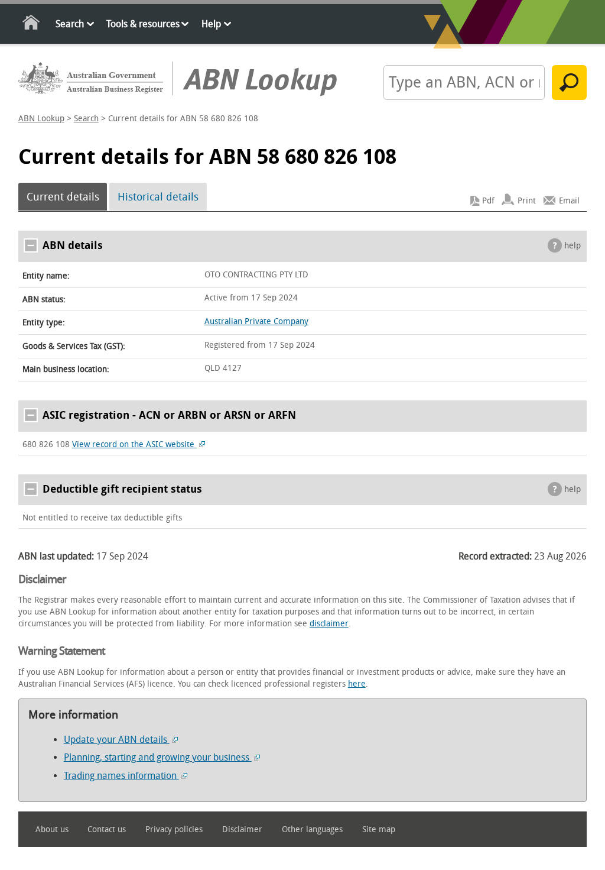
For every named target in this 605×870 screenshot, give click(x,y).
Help (211, 24)
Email (569, 201)
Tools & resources (143, 24)
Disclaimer (242, 829)
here (357, 684)
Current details (63, 196)
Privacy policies (174, 829)
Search (70, 24)
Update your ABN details (117, 739)
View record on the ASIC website (134, 444)
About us (52, 829)
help (572, 246)
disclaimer (329, 624)
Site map (378, 829)
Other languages (312, 829)
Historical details (158, 196)
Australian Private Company (256, 321)
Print (527, 201)
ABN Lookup (41, 119)
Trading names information (121, 775)
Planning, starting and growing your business (158, 757)
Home (31, 24)
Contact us (106, 829)
